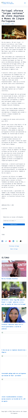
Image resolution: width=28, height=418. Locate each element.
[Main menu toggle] (25, 3)
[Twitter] (6, 241)
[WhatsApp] (17, 241)
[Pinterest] (9, 241)
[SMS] (20, 241)
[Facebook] (2, 241)
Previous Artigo (14, 246)
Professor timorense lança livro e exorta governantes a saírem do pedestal (12, 326)
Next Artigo (14, 249)
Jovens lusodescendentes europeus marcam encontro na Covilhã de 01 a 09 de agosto (13, 399)
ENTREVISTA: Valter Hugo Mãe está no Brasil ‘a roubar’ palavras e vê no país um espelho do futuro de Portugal (13, 302)
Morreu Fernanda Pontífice (10, 278)
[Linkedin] (13, 241)
